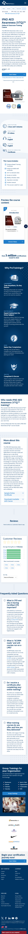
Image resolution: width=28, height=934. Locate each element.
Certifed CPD (14, 619)
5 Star (4, 550)
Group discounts (6, 77)
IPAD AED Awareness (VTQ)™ (12, 13)
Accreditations (18, 877)
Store (16, 875)
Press (2, 899)
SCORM (9, 658)
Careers (3, 901)
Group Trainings (12, 793)
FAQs (13, 8)
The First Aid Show (5, 903)
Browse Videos (13, 242)
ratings (23, 928)
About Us (3, 896)
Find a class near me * (18, 77)
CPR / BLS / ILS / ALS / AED (18, 11)
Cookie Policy (18, 901)
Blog (16, 871)
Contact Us (17, 873)
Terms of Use (18, 899)
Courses (3, 871)
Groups (2, 873)
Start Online (12, 74)
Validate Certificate (19, 879)
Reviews (8, 8)
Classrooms (19, 8)
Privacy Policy (18, 896)
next (26, 226)
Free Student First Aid (6, 905)
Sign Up (2, 877)
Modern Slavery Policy (20, 903)
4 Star (4, 552)
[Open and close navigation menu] (25, 3)
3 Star (4, 554)
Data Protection (18, 898)
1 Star (4, 558)
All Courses (5, 11)
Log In (2, 879)
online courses (11, 667)
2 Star (4, 556)
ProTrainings (16, 921)
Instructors (3, 875)
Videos (4, 8)
